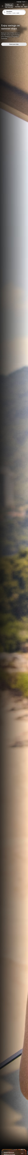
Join (22, 6)
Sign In (25, 6)
